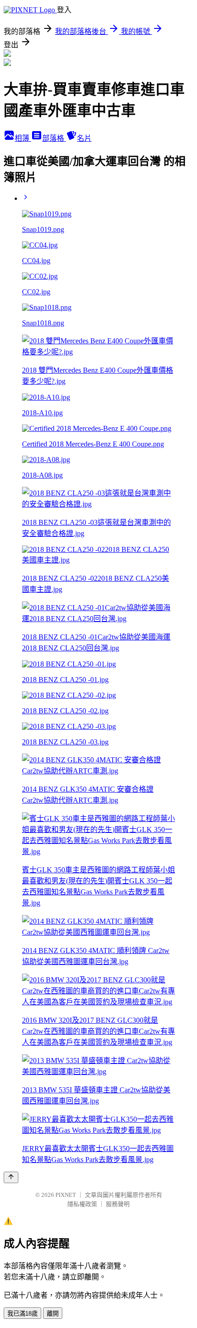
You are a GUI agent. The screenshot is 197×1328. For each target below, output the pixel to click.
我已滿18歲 (22, 1313)
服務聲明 (118, 1204)
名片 (84, 138)
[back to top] (11, 1177)
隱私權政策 (82, 1204)
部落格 (54, 138)
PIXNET (65, 1194)
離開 (53, 1313)
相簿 (23, 138)
